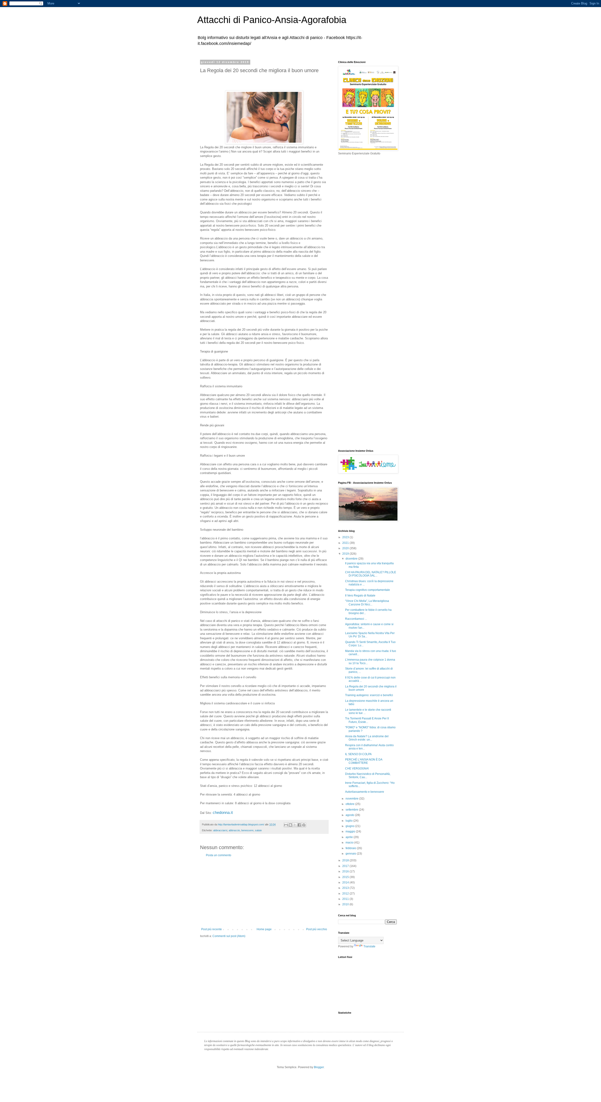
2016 (346, 871)
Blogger (319, 1067)
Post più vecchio (316, 929)
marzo (350, 842)
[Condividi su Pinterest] (303, 825)
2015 (346, 877)
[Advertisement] (264, 892)
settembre (352, 809)
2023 (346, 537)
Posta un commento (218, 855)
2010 (346, 904)
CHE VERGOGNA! (357, 768)
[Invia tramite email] (286, 825)
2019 (346, 553)
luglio (349, 820)
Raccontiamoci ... (356, 618)
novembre (352, 798)
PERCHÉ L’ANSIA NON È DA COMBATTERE (363, 761)
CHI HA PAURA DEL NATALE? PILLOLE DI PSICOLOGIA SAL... (370, 574)
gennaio (351, 853)
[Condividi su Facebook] (299, 825)
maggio (351, 831)
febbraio (351, 848)
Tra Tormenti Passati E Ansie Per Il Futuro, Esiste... (367, 720)
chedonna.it (223, 812)
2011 (346, 899)
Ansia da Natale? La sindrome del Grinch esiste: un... (367, 738)
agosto (350, 815)
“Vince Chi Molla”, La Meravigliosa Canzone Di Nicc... (367, 602)
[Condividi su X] (295, 825)
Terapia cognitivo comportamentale (367, 590)
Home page (264, 929)
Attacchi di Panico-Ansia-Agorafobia (271, 20)
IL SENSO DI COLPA (358, 754)
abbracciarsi (220, 830)
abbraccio (234, 830)
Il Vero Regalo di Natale (360, 595)
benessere (247, 830)
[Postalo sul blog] (290, 825)
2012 (346, 893)
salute (258, 830)
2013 (346, 888)
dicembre (352, 558)
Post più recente (211, 929)
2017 (346, 866)
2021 (346, 543)
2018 (346, 860)
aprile (350, 837)
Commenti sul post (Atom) (228, 936)
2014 (346, 882)
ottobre (350, 804)
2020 (346, 548)
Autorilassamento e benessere (364, 791)
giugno (350, 826)
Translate (369, 946)
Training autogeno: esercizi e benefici (369, 695)
